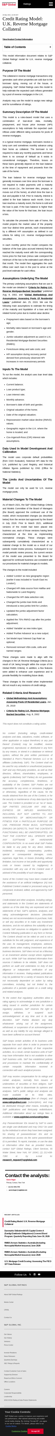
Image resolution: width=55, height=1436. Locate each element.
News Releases (9, 1356)
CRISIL (6, 1310)
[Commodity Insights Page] (30, 1274)
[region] (27, 1422)
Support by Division (11, 1375)
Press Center (8, 1345)
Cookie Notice (11, 1426)
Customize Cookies (19, 1431)
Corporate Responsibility (12, 1393)
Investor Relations (10, 1353)
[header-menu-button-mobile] (51, 4)
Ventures (7, 1341)
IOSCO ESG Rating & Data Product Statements (20, 1400)
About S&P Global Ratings (13, 1294)
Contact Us (8, 1317)
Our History (8, 1338)
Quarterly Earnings (10, 1360)
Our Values (8, 1334)
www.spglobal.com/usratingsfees (31, 1117)
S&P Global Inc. (13, 1325)
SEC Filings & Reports (12, 1363)
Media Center (9, 1302)
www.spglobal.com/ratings (16, 1098)
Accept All (35, 1431)
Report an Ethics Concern (13, 1378)
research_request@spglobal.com (20, 1160)
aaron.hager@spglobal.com (18, 1190)
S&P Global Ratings (15, 1285)
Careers (7, 1389)
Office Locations (9, 1382)
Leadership (8, 1396)
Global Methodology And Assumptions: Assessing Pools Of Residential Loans (27, 298)
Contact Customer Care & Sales (15, 1371)
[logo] (9, 4)
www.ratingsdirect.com (14, 1102)
